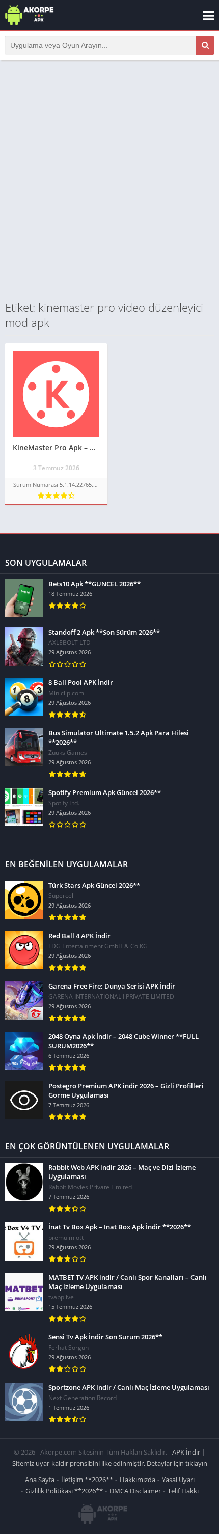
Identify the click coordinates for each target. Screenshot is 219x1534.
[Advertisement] (109, 179)
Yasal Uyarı (178, 1479)
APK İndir (186, 1452)
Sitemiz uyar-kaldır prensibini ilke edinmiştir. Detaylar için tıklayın (109, 1463)
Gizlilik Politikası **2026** (64, 1490)
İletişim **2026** (87, 1479)
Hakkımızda (137, 1479)
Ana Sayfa (39, 1479)
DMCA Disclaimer (135, 1490)
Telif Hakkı (183, 1490)
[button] (205, 45)
